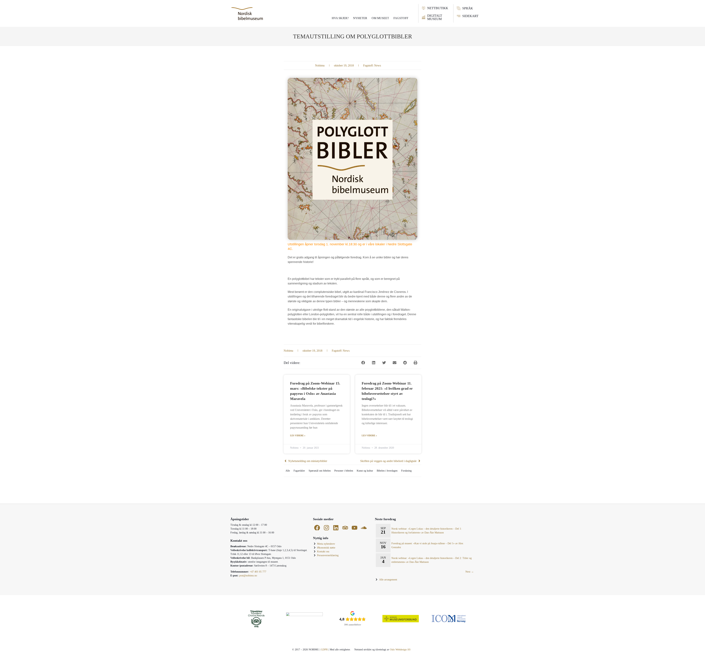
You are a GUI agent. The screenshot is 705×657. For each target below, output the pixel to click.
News (377, 65)
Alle (287, 470)
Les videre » (297, 435)
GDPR (324, 649)
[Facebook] (317, 528)
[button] (363, 363)
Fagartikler (299, 470)
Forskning (406, 470)
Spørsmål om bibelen (320, 470)
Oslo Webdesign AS (400, 649)
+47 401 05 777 (258, 571)
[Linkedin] (336, 528)
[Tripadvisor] (345, 528)
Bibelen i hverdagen (387, 470)
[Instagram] (326, 528)
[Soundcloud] (364, 528)
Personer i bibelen (343, 470)
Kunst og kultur (365, 470)
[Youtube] (354, 528)
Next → (469, 571)
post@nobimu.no (248, 575)
